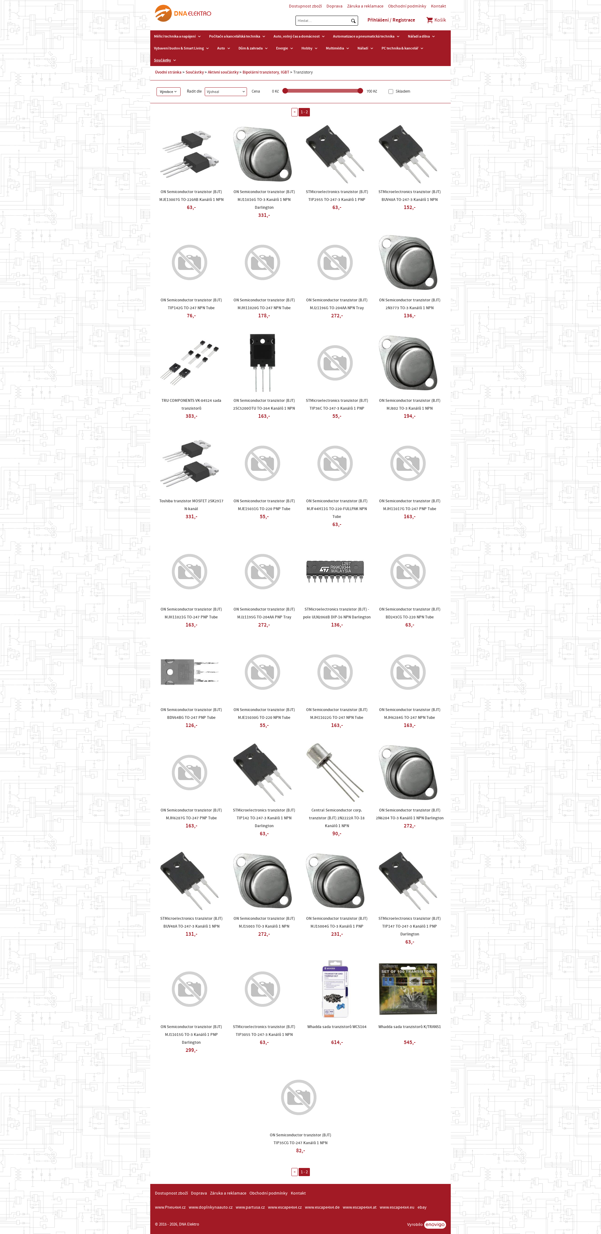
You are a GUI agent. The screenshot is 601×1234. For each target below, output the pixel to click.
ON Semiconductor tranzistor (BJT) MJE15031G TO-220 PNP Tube (264, 505)
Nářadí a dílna (419, 36)
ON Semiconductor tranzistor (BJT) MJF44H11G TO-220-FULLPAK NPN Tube (336, 509)
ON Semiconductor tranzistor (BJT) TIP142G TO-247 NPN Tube (191, 304)
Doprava (334, 6)
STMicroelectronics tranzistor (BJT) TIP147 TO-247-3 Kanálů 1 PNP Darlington (409, 926)
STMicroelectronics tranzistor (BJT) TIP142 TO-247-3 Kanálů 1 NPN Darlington (264, 818)
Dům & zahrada (251, 48)
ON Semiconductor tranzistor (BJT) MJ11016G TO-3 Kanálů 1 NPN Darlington (264, 200)
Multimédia (335, 48)
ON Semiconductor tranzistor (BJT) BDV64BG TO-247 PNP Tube (191, 714)
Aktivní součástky (223, 72)
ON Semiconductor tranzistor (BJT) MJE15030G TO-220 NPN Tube (264, 714)
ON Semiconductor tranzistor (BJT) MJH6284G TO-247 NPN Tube (409, 714)
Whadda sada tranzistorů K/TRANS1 (409, 1027)
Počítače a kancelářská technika (234, 36)
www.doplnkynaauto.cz (211, 1207)
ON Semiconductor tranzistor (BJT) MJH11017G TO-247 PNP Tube (409, 505)
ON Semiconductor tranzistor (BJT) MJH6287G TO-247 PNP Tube (191, 814)
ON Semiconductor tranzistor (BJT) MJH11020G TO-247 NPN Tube (264, 304)
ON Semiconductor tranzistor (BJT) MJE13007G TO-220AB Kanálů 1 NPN (191, 196)
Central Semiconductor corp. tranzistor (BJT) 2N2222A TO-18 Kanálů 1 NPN (337, 818)
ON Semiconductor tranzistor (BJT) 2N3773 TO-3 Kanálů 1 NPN (409, 304)
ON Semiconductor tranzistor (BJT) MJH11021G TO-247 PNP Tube (191, 613)
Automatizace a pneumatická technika (363, 36)
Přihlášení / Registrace (391, 20)
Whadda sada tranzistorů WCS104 (337, 1027)
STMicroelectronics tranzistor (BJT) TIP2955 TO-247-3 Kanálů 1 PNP (337, 196)
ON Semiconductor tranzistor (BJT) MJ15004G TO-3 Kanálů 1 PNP (336, 922)
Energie (282, 48)
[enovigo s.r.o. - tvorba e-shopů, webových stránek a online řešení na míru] (435, 1225)
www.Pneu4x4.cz (170, 1207)
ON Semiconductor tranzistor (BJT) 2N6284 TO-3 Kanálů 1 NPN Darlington (410, 814)
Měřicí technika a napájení (175, 36)
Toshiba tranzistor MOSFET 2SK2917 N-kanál (191, 505)
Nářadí (362, 48)
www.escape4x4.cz (285, 1207)
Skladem (402, 91)
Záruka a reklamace (365, 6)
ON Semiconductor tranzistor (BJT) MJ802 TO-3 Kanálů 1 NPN (409, 404)
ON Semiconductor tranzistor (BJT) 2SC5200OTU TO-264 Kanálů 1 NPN (264, 404)
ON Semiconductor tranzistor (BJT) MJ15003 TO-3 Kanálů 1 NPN (264, 922)
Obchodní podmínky (407, 6)
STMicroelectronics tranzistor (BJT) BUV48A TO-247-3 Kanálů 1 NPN (409, 196)
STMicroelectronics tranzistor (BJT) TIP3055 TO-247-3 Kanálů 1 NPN (264, 1031)
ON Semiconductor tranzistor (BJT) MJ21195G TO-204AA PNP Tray (264, 613)
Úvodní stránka (168, 72)
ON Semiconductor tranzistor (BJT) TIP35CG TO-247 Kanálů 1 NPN (300, 1139)
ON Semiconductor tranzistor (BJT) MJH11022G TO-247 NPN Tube (336, 714)
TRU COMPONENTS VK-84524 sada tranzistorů (191, 404)
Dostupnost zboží (305, 6)
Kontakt (438, 6)
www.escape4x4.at (360, 1207)
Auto (221, 48)
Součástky (162, 60)
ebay (422, 1207)
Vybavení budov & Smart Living (179, 48)
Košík (440, 20)
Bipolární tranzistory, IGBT (266, 72)
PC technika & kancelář (400, 48)
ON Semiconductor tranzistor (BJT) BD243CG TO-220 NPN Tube (409, 613)
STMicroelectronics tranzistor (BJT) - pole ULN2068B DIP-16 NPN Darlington (337, 613)
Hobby (306, 48)
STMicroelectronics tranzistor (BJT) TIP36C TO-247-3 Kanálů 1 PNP (337, 404)
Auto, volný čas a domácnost (297, 36)
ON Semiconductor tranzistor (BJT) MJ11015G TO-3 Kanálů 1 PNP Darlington (191, 1035)
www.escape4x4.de (322, 1207)
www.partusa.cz (250, 1207)
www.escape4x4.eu (397, 1207)
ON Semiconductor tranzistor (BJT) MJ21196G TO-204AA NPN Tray (336, 304)
